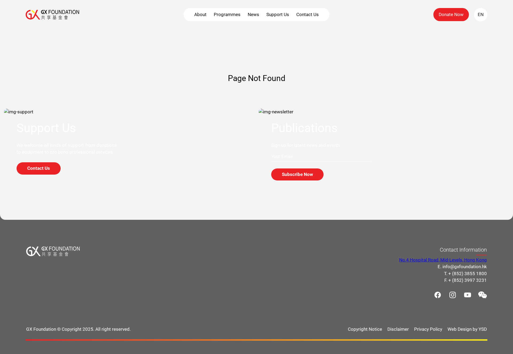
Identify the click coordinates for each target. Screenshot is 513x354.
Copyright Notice (365, 329)
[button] (200, 14)
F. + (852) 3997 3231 (465, 280)
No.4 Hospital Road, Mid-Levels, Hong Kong (443, 260)
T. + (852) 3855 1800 (465, 273)
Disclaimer (398, 329)
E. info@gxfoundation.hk (462, 266)
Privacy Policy (428, 329)
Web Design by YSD (467, 329)
